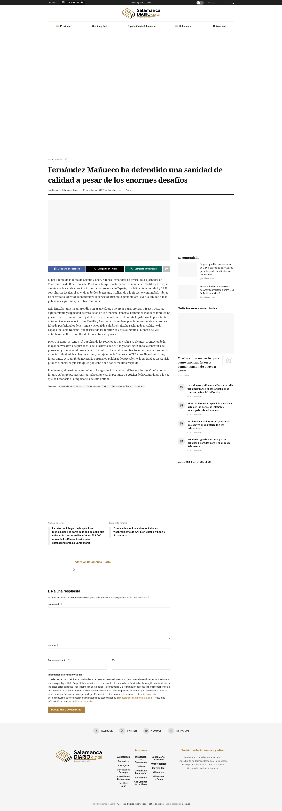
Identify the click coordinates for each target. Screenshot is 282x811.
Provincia (65, 26)
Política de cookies (156, 804)
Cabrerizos (123, 761)
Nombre (53, 645)
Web (114, 660)
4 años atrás (208, 297)
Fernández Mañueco (122, 386)
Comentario (55, 604)
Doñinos (141, 766)
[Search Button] (232, 2)
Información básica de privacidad (66, 674)
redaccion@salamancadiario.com (135, 697)
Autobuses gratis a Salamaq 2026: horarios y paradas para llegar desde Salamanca (209, 443)
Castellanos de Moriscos (123, 777)
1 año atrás (207, 279)
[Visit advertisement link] (141, 97)
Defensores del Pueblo (97, 386)
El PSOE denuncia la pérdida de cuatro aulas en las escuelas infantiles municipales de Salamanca (210, 407)
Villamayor (158, 772)
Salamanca (185, 26)
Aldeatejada (123, 757)
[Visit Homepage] (141, 13)
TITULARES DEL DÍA (74, 3)
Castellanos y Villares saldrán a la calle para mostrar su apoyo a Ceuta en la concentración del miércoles (210, 389)
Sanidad (139, 386)
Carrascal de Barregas (123, 771)
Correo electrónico (58, 660)
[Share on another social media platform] (166, 269)
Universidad (219, 26)
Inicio (50, 159)
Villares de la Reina (158, 777)
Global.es (186, 804)
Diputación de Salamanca (142, 26)
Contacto (52, 2)
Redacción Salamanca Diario (64, 190)
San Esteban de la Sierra (140, 783)
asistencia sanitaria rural (71, 386)
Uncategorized (158, 763)
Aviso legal (121, 804)
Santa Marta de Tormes (158, 758)
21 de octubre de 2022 (93, 190)
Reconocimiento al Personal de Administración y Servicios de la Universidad (217, 290)
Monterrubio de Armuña (140, 772)
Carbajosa (123, 765)
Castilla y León (100, 26)
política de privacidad (82, 701)
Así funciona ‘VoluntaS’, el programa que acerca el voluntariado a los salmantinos (209, 425)
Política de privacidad (136, 804)
